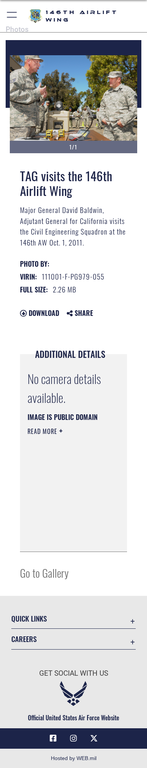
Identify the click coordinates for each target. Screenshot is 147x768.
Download (43, 313)
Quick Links (29, 618)
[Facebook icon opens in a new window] (53, 738)
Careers (24, 638)
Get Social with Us (73, 673)
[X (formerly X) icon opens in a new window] (94, 738)
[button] (12, 16)
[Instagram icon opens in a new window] (73, 738)
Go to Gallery (44, 572)
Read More (43, 431)
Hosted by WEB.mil (73, 758)
